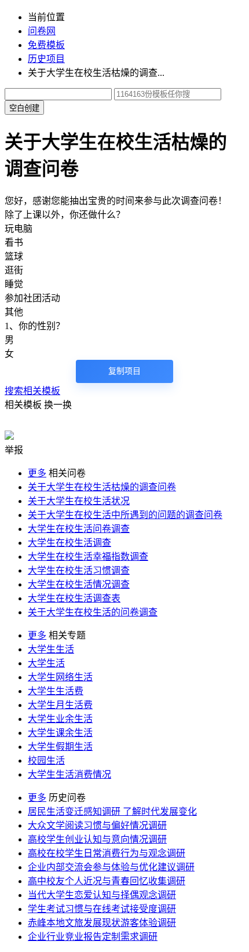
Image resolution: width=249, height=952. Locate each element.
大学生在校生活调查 (69, 543)
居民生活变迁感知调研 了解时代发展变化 (112, 811)
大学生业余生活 (60, 719)
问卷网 (42, 31)
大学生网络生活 (60, 677)
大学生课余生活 (60, 733)
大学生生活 (51, 649)
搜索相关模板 (32, 391)
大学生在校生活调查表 (74, 598)
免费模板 (46, 45)
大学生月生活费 (60, 705)
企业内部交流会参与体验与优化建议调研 (111, 867)
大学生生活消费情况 (69, 774)
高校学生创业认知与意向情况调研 (97, 839)
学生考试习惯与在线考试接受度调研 (102, 909)
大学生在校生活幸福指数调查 (88, 556)
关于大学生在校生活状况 (79, 501)
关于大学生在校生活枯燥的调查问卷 (102, 487)
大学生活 (46, 663)
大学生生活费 (55, 691)
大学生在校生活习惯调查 (79, 570)
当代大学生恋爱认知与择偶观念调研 (102, 895)
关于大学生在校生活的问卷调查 (93, 612)
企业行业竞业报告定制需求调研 (93, 937)
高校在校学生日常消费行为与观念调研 (106, 853)
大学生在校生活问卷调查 (79, 529)
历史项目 (46, 59)
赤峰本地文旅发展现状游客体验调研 (102, 923)
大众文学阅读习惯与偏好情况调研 (97, 825)
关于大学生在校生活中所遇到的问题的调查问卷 (125, 515)
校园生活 (46, 760)
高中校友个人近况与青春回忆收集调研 (106, 881)
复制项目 (124, 371)
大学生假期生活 (60, 747)
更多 (37, 473)
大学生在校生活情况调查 (79, 584)
